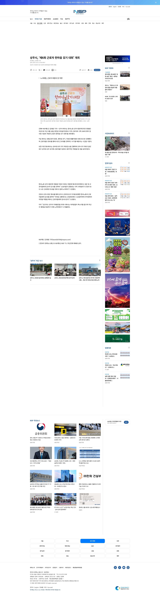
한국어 (110, 6)
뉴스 (31, 19)
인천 (118, 541)
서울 (42, 541)
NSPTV (67, 19)
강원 (92, 551)
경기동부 (118, 546)
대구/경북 (92, 541)
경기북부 (67, 551)
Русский (128, 6)
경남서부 (92, 556)
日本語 (119, 6)
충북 (118, 551)
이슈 (61, 19)
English (114, 6)
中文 (123, 6)
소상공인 (55, 19)
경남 (67, 556)
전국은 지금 (38, 19)
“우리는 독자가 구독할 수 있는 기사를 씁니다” (80, 2)
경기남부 (42, 551)
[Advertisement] (138, 74)
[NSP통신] (80, 12)
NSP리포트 (47, 19)
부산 (67, 541)
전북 (42, 556)
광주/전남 (42, 546)
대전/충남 (67, 546)
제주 (118, 556)
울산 (92, 546)
